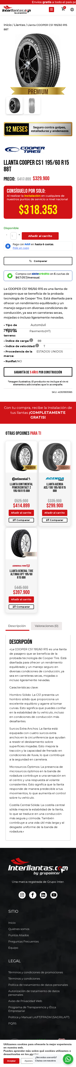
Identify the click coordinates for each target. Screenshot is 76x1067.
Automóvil (38, 325)
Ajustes (29, 1061)
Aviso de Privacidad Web (25, 1001)
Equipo (13, 947)
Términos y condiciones (24, 978)
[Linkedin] (43, 894)
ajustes (34, 1054)
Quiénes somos (18, 929)
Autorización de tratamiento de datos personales (34, 992)
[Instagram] (22, 894)
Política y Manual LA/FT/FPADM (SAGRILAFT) (39, 1017)
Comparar (40, 261)
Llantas (19, 25)
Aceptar (11, 1061)
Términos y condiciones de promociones (35, 972)
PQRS (12, 1023)
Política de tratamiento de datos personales (38, 985)
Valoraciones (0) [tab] (46, 626)
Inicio (8, 25)
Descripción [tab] (17, 626)
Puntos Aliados (18, 935)
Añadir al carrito (40, 236)
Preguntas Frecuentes (23, 941)
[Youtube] (53, 894)
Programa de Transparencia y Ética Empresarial (32, 1009)
